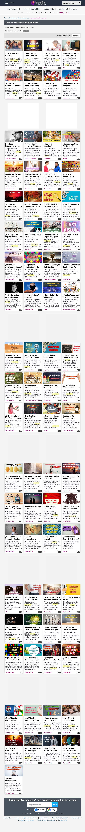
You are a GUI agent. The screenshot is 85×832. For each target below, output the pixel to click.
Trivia (48, 9)
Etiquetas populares (26, 820)
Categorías (76, 818)
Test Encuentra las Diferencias (33, 400)
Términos (47, 813)
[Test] (39, 3)
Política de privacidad (57, 813)
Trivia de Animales (30, 158)
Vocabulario (47, 98)
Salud (62, 9)
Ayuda (17, 818)
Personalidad (31, 9)
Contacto (7, 818)
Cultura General (11, 68)
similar (26, 31)
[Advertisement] (23, 116)
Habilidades (48, 13)
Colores (46, 491)
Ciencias (65, 370)
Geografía (66, 98)
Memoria (8, 309)
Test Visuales (29, 219)
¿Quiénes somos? (30, 818)
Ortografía (47, 158)
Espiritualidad (29, 370)
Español (14, 9)
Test (5, 18)
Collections (62, 820)
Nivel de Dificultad (64, 35)
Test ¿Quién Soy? (11, 158)
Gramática (47, 219)
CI (33, 13)
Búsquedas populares (46, 820)
